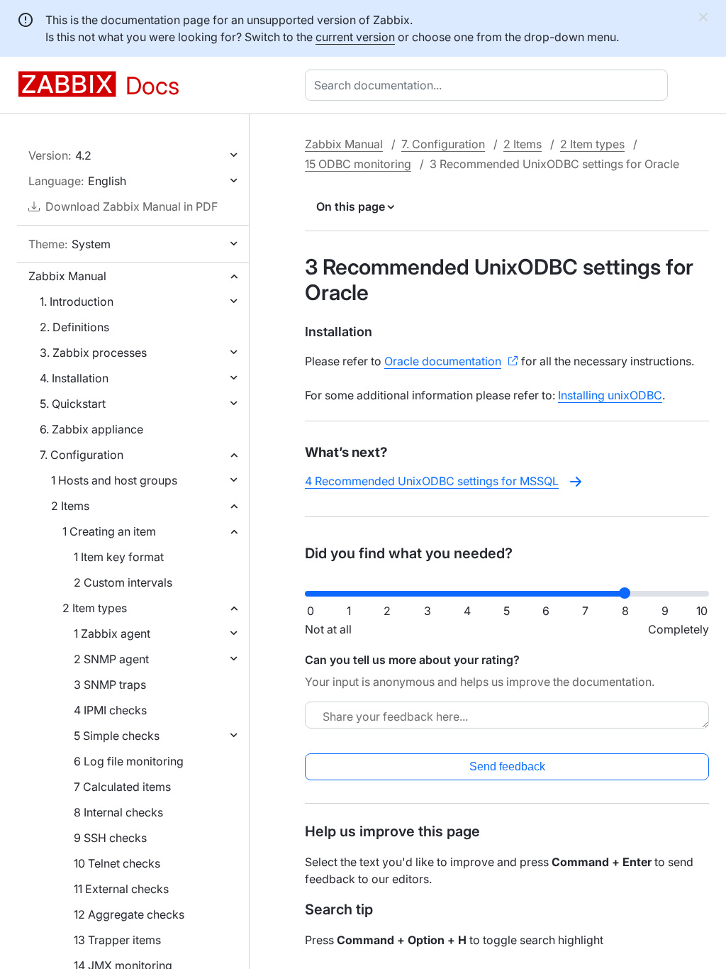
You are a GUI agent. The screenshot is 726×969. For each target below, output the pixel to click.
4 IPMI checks (110, 710)
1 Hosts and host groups (114, 480)
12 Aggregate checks (129, 914)
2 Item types (94, 608)
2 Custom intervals (123, 582)
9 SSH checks (110, 838)
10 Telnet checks (117, 863)
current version (355, 37)
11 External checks (121, 889)
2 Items (70, 506)
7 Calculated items (122, 787)
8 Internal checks (118, 812)
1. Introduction (76, 301)
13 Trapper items (117, 940)
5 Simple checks (117, 736)
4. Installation (74, 378)
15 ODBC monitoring (358, 164)
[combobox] (489, 85)
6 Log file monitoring (129, 761)
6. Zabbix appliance (91, 429)
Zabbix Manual (67, 276)
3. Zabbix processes (93, 352)
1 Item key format (119, 557)
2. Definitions (74, 327)
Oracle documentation (442, 361)
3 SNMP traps (110, 684)
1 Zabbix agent (112, 633)
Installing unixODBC (610, 395)
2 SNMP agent (111, 659)
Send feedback (507, 766)
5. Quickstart (73, 404)
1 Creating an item (109, 531)
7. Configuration (81, 455)
